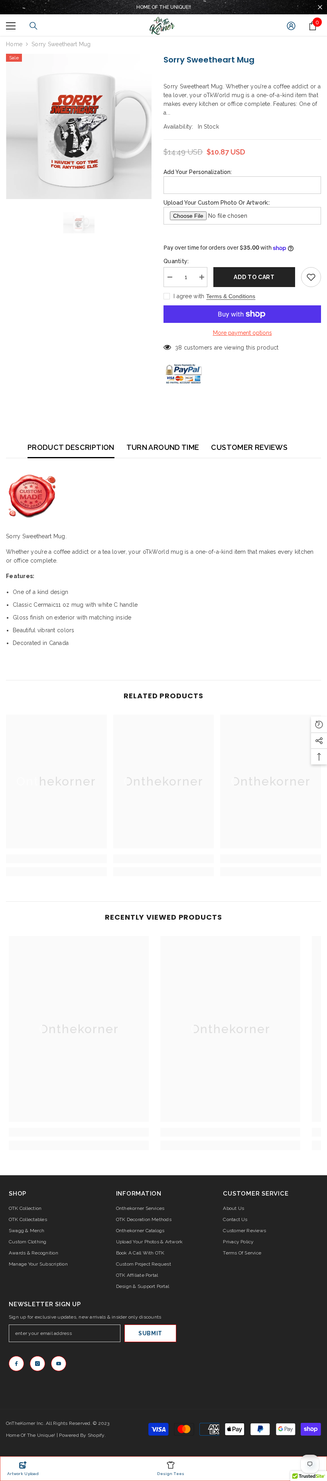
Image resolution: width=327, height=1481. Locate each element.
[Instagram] (37, 1363)
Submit (150, 1333)
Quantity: (176, 261)
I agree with (188, 296)
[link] (56, 858)
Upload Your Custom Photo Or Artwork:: (217, 202)
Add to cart (254, 277)
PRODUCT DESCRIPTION (71, 447)
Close (320, 7)
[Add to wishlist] (311, 277)
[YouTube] (58, 1363)
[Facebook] (16, 1363)
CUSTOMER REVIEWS (249, 447)
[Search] (33, 26)
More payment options (242, 333)
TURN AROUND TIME (162, 447)
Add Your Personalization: (198, 172)
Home (14, 44)
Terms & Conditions (230, 296)
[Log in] (291, 26)
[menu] (11, 26)
